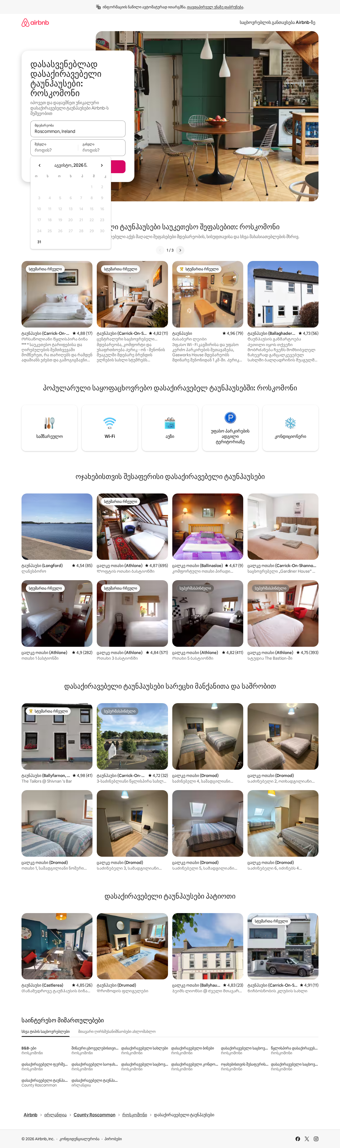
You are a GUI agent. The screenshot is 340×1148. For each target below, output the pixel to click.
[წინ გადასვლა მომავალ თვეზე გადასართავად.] (101, 165)
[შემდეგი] (180, 250)
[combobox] (78, 131)
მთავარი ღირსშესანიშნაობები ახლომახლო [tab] (117, 1031)
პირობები (113, 1138)
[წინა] (160, 250)
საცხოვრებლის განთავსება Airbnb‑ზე (277, 22)
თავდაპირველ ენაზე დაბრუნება (215, 7)
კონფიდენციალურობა (79, 1138)
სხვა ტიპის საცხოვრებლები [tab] (46, 1031)
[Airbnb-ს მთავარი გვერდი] (35, 22)
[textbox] (54, 150)
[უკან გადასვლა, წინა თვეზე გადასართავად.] (39, 165)
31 (39, 241)
